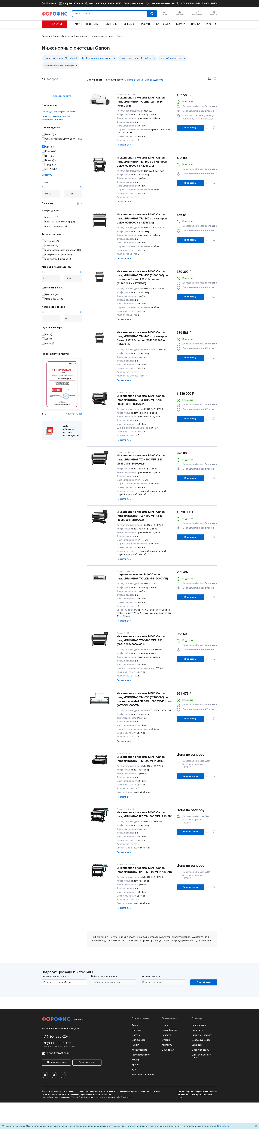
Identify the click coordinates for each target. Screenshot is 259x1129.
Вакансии (197, 1045)
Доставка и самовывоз (159, 4)
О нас (165, 1025)
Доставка (137, 1030)
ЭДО (134, 1070)
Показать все (124, 145)
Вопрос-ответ (199, 1025)
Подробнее (223, 1126)
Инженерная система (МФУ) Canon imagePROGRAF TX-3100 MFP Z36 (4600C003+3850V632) (141, 400)
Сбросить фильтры (62, 96)
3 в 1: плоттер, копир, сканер (97, 58)
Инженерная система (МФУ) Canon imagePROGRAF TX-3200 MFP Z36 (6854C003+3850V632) (141, 640)
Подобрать (204, 982)
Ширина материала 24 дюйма (59, 58)
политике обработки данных (121, 1097)
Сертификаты (169, 1030)
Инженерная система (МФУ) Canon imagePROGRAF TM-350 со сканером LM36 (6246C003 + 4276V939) (142, 162)
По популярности (114, 80)
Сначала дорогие (154, 80)
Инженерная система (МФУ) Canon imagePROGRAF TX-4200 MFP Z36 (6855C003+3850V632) (141, 459)
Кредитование (139, 1050)
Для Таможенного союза (201, 1056)
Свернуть (47, 175)
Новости (166, 1035)
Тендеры (136, 1060)
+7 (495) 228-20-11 (190, 4)
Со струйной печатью (171, 58)
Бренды (136, 1065)
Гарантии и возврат (202, 1035)
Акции (135, 1025)
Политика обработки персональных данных (197, 1091)
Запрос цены (190, 776)
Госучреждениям (141, 1055)
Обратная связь (200, 1050)
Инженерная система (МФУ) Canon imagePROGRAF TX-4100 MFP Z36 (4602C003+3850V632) (141, 516)
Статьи (166, 1040)
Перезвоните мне (133, 4)
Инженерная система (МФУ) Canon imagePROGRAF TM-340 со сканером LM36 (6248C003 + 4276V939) (142, 218)
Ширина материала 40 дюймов (136, 58)
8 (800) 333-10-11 (210, 4)
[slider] (43, 187)
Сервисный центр (201, 1040)
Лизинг (135, 1045)
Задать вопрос (87, 1062)
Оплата (136, 1035)
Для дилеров (139, 1040)
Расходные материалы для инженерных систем (56, 118)
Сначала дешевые (133, 80)
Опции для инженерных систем (58, 112)
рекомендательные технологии (96, 1094)
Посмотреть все (73, 414)
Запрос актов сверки (143, 1075)
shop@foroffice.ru (73, 4)
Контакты (167, 1045)
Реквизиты (197, 1030)
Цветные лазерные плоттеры (59, 65)
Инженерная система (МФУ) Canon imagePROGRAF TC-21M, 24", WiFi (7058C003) (141, 102)
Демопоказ (168, 1050)
